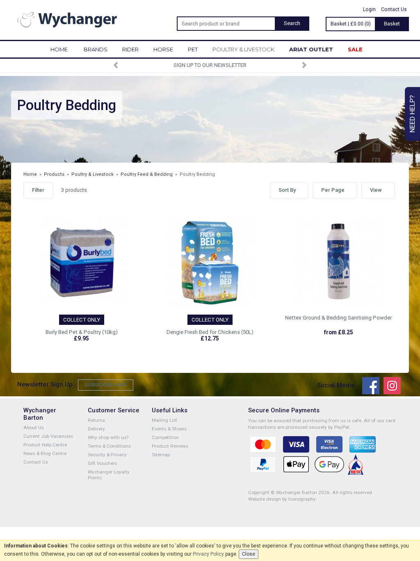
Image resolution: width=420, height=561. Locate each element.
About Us (33, 427)
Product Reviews (170, 446)
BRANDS (95, 49)
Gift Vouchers (102, 463)
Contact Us (394, 9)
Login (369, 9)
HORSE (163, 49)
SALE (355, 49)
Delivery (96, 429)
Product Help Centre (45, 445)
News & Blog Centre (44, 453)
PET (193, 49)
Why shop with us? (108, 437)
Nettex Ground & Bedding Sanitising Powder (338, 318)
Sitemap (161, 455)
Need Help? (412, 114)
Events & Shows (169, 429)
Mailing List (164, 420)
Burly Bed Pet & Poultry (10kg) (82, 332)
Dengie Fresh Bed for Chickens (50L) (210, 332)
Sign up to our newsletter (210, 65)
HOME (59, 49)
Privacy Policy (208, 554)
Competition (165, 437)
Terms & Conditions (109, 446)
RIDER (130, 49)
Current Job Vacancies (48, 436)
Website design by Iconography (281, 499)
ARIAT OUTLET (311, 49)
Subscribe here (105, 385)
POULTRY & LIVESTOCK (243, 49)
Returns (96, 420)
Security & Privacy (107, 455)
